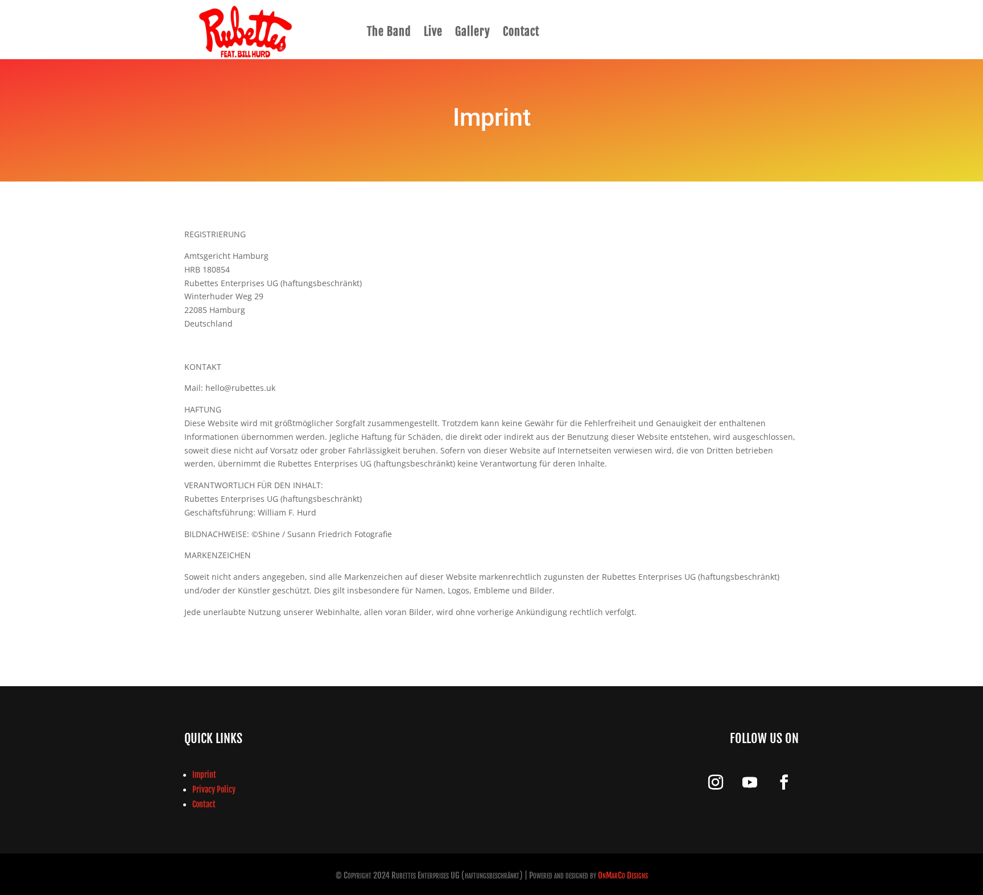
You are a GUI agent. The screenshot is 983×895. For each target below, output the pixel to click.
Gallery (472, 31)
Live (433, 31)
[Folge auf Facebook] (784, 782)
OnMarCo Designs (623, 875)
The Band (389, 31)
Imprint (204, 774)
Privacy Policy (214, 789)
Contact (521, 31)
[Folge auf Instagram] (715, 782)
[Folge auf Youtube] (750, 782)
